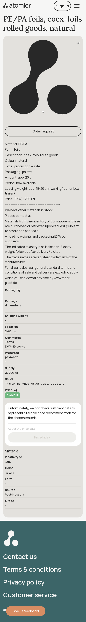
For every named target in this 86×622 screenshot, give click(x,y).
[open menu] (77, 6)
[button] (43, 111)
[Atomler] (17, 6)
